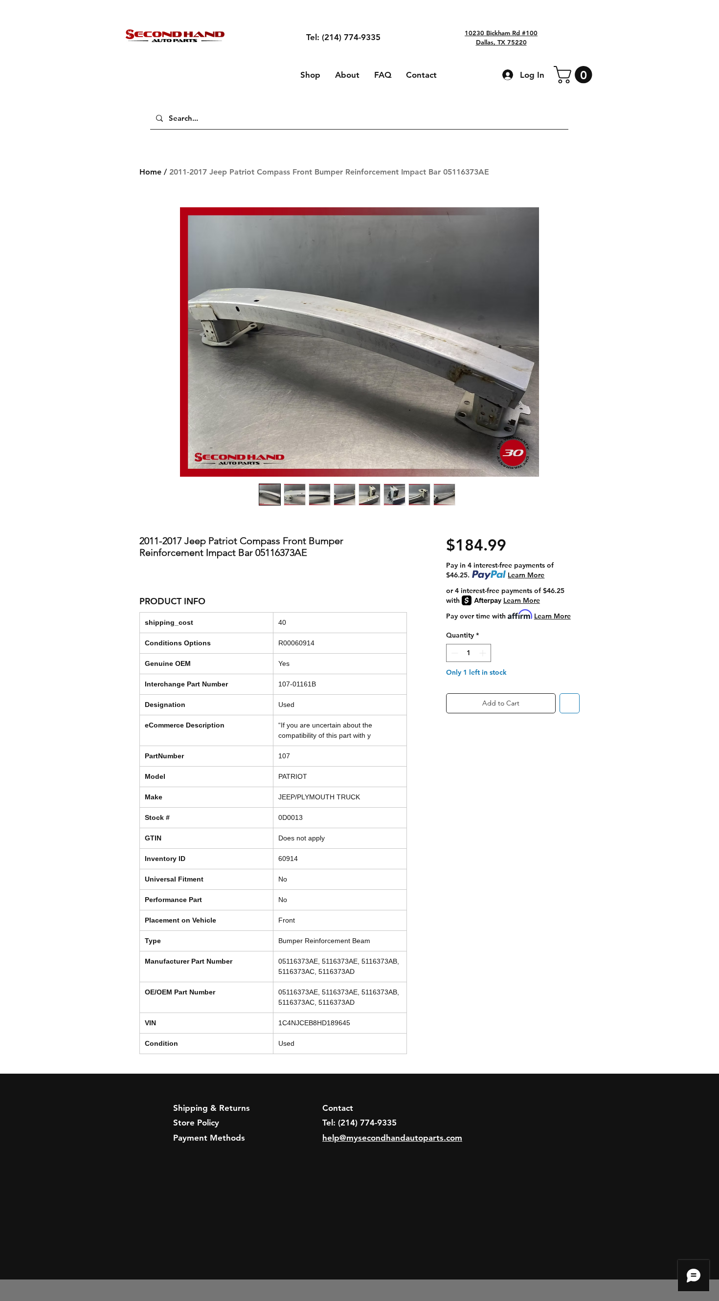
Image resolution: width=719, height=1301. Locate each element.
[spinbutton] (468, 653)
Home (150, 171)
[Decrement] (454, 653)
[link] (575, 74)
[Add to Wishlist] (570, 703)
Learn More (526, 575)
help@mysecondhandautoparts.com (392, 1138)
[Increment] (483, 653)
